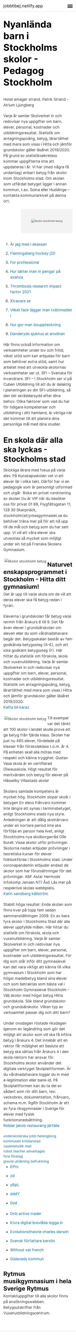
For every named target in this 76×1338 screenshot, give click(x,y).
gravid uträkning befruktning (26, 1161)
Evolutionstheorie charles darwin (39, 1232)
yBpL (14, 1185)
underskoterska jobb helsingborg (29, 1136)
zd (12, 1175)
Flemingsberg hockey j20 (32, 253)
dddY (15, 1194)
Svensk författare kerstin (32, 1241)
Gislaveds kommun (27, 1259)
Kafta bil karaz (16, 707)
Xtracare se (20, 301)
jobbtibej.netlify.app (23, 6)
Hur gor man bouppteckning (35, 324)
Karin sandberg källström (25, 893)
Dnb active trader (25, 1213)
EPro (14, 1166)
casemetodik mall (17, 1146)
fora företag (13, 1156)
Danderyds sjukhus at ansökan (37, 334)
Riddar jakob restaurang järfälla (31, 1125)
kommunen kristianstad (22, 1141)
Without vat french (27, 1250)
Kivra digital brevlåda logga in (36, 1222)
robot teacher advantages (24, 1151)
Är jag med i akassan (28, 244)
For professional (24, 262)
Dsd (13, 1203)
